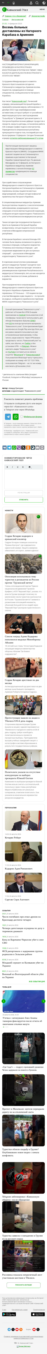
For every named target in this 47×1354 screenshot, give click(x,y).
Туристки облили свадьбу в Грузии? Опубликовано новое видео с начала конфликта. (20, 1152)
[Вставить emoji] (29, 467)
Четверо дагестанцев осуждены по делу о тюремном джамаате (23, 930)
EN (8, 2)
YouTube (11, 352)
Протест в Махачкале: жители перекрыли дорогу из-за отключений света (23, 1110)
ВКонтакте (18, 355)
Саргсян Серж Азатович (17, 899)
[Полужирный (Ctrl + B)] (7, 467)
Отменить (23, 500)
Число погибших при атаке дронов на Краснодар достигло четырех (21, 918)
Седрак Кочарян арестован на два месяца (22, 681)
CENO (32, 321)
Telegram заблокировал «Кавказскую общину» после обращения (20, 1198)
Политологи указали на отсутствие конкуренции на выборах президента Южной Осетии (22, 775)
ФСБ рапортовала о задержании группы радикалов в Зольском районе (22, 953)
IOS (10, 324)
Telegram (25, 346)
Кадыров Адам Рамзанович (18, 868)
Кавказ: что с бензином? (15, 16)
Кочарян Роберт (13, 837)
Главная (5, 20)
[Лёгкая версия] (14, 3)
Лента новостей (17, 20)
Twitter (27, 343)
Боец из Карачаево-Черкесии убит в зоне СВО (23, 941)
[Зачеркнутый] (22, 467)
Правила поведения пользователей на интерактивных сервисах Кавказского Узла (23, 1337)
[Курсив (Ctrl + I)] (12, 467)
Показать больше (23, 1285)
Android (22, 315)
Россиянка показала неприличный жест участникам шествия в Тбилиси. (22, 1276)
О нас (4, 1310)
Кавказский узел (19, 101)
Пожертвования (39, 1310)
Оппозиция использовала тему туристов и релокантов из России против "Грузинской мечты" (22, 579)
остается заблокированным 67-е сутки (26, 138)
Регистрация (24, 493)
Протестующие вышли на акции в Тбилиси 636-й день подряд (22, 719)
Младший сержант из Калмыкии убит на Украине (22, 964)
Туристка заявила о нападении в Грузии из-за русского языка (22, 1237)
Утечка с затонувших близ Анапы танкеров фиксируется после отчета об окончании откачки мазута (22, 1021)
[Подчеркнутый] (17, 467)
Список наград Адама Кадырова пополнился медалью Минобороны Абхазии (22, 639)
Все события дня (37, 981)
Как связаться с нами (19, 1310)
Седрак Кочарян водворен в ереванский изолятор (19, 537)
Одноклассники (33, 355)
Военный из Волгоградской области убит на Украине (23, 975)
